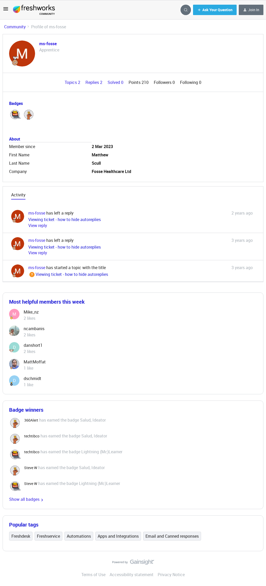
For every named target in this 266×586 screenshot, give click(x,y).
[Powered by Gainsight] (133, 563)
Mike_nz (31, 312)
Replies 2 (94, 82)
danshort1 (33, 345)
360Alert (31, 420)
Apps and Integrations (118, 536)
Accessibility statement (132, 574)
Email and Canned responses (172, 536)
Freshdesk (20, 536)
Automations (79, 536)
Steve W (30, 467)
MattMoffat (35, 362)
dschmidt (32, 378)
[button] (6, 10)
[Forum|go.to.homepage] (34, 10)
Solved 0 (116, 82)
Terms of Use (93, 574)
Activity (18, 195)
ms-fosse (48, 43)
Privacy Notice (171, 574)
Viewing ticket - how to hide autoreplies (64, 219)
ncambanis (34, 328)
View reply (37, 225)
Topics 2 (73, 82)
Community (15, 27)
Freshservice (48, 536)
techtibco (31, 436)
